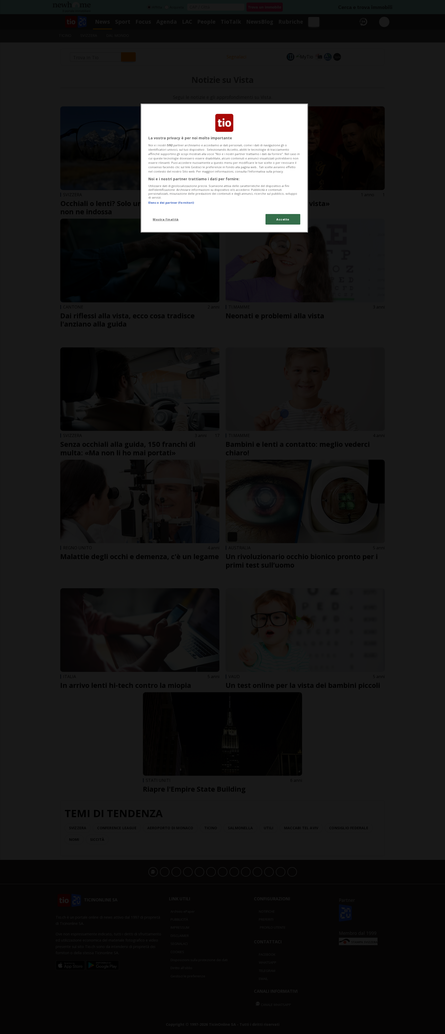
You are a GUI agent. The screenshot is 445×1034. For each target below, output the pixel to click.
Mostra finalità (166, 219)
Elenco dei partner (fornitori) (171, 202)
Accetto (282, 219)
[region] (224, 168)
